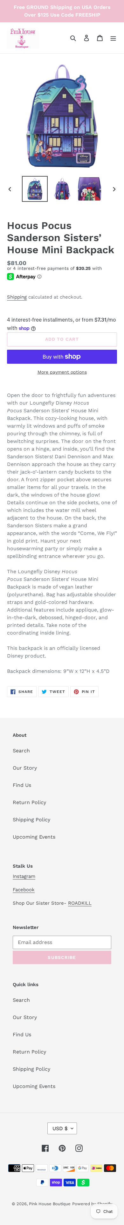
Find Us (22, 785)
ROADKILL (80, 903)
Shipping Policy (31, 820)
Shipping (17, 297)
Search (21, 751)
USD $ (60, 1128)
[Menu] (113, 38)
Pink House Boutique (50, 1203)
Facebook (24, 890)
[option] (35, 188)
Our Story (25, 768)
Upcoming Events (34, 837)
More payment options (62, 372)
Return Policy (29, 802)
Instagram (24, 876)
